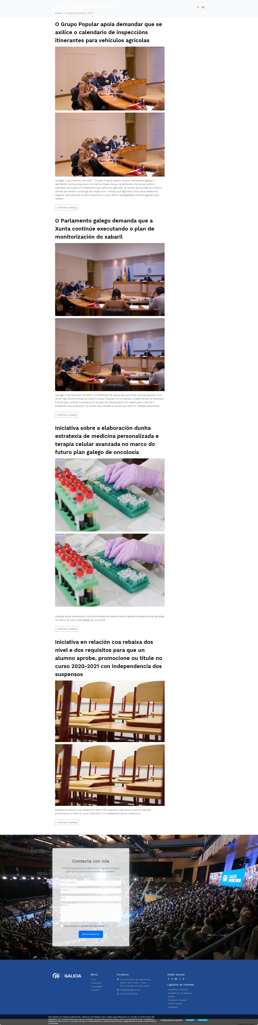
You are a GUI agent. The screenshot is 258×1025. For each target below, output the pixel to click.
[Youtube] (176, 979)
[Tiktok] (183, 979)
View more (63, 1023)
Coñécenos (114, 7)
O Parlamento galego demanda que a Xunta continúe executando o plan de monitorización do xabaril (104, 229)
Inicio (98, 7)
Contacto (156, 7)
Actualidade (135, 7)
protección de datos (92, 925)
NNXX (187, 7)
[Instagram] (172, 979)
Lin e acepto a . (84, 926)
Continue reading (67, 207)
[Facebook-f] (168, 979)
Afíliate (173, 7)
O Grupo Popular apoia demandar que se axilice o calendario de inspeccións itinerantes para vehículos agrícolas (108, 32)
